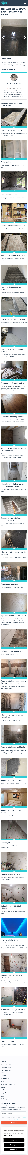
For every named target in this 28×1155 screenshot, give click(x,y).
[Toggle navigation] (25, 2)
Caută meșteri (5, 1099)
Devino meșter (5, 1082)
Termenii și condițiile (14, 1119)
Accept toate (14, 1140)
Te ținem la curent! (9, 1103)
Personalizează (14, 1149)
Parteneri (3, 1075)
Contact (3, 1087)
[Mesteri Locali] (4, 3)
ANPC (3, 1090)
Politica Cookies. (8, 1135)
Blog (2, 1096)
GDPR (3, 1073)
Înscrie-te (14, 1123)
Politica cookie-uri (6, 1070)
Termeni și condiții (6, 1065)
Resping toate (14, 1145)
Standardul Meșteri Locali (8, 1084)
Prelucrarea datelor (6, 1067)
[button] (3, 37)
